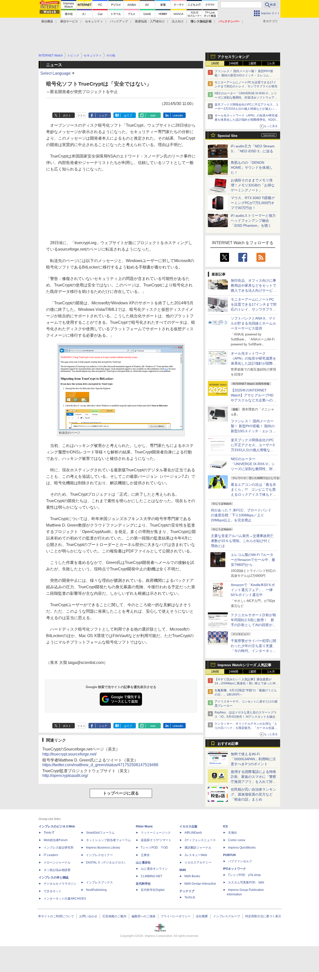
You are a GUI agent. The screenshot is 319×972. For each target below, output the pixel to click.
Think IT (49, 832)
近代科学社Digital (152, 890)
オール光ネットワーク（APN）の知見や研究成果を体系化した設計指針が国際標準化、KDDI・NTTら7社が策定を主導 (253, 363)
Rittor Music (144, 826)
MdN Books (192, 876)
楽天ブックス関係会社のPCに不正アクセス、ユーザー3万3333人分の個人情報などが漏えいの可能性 (247, 109)
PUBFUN (229, 855)
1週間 (252, 63)
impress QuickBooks (242, 847)
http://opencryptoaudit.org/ (65, 775)
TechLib (189, 897)
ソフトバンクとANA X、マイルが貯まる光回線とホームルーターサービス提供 (253, 323)
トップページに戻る (121, 793)
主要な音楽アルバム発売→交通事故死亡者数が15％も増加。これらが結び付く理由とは (242, 541)
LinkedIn (178, 115)
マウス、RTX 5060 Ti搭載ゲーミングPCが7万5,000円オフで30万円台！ (253, 203)
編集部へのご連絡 (144, 916)
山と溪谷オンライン (154, 868)
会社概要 (202, 916)
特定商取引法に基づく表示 (263, 916)
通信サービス (69, 21)
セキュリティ (94, 21)
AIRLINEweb (193, 832)
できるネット (53, 891)
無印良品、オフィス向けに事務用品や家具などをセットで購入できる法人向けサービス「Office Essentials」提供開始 (253, 290)
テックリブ (186, 891)
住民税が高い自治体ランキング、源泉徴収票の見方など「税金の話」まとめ (253, 794)
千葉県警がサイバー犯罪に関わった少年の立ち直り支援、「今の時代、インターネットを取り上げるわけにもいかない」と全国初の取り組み (253, 651)
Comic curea (236, 840)
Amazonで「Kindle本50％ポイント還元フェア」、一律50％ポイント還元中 (253, 590)
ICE (225, 826)
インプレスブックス (99, 882)
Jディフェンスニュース (200, 840)
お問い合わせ (88, 916)
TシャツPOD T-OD (154, 847)
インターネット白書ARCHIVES (65, 898)
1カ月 (271, 63)
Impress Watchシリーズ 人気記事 (244, 665)
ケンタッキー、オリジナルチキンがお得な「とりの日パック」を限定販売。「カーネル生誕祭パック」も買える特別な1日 (246, 728)
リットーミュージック (156, 832)
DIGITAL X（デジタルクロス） (106, 862)
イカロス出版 (188, 826)
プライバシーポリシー (176, 916)
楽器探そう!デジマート (156, 840)
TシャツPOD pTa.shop (244, 875)
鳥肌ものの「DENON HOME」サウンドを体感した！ (252, 167)
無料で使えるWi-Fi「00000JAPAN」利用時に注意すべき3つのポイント (253, 759)
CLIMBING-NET (151, 876)
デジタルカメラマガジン (60, 883)
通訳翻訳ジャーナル (197, 847)
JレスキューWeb (195, 855)
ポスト (67, 115)
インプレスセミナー (99, 855)
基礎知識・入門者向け (150, 21)
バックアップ (119, 21)
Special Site (228, 136)
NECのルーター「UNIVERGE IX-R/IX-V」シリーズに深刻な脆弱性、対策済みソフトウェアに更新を (246, 98)
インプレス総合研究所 (59, 847)
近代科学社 (143, 883)
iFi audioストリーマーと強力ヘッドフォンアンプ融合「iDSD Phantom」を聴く (253, 220)
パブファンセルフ (240, 861)
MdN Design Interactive (200, 883)
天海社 (232, 832)
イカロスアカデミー (197, 862)
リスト (81, 115)
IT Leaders (51, 855)
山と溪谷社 (143, 862)
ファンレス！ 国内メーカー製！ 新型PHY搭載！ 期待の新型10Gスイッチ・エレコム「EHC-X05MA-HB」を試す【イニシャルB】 (245, 75)
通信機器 (47, 21)
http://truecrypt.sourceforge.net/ (69, 754)
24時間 (233, 63)
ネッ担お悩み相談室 (57, 870)
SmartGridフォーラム (100, 832)
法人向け (178, 21)
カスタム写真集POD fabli (246, 882)
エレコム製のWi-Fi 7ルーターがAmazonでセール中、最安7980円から (253, 560)
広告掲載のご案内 (114, 916)
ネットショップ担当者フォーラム (108, 840)
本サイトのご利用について (56, 916)
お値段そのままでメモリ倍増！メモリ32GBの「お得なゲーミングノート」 (253, 185)
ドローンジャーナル (57, 862)
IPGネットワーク (234, 868)
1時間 (215, 63)
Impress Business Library (103, 847)
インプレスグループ (226, 916)
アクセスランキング (233, 57)
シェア (103, 115)
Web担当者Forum (56, 840)
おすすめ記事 (228, 744)
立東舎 (145, 855)
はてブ (128, 115)
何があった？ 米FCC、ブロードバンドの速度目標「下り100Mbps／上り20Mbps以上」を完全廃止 (241, 515)
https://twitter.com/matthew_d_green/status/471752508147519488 (100, 765)
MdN (182, 870)
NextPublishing (96, 890)
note (153, 115)
